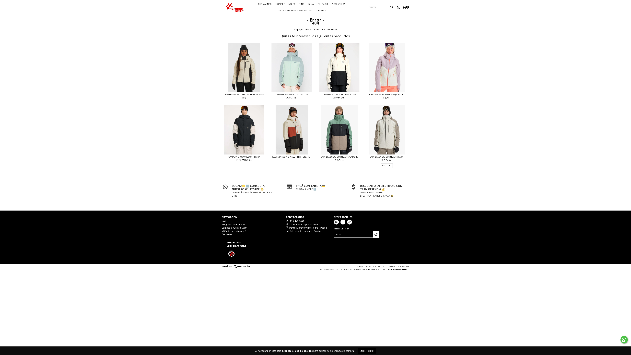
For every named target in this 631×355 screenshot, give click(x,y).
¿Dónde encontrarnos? (234, 231)
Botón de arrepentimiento (396, 270)
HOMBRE (280, 4)
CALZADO (323, 4)
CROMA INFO (265, 4)
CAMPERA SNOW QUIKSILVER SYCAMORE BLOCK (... (339, 158)
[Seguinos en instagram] (336, 222)
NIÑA (311, 4)
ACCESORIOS (338, 4)
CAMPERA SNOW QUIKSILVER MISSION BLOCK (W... (387, 158)
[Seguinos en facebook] (342, 222)
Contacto (227, 234)
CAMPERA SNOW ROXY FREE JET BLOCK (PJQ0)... (387, 96)
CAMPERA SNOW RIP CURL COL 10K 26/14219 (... (292, 96)
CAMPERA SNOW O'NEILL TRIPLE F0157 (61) (291, 156)
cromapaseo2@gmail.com (304, 224)
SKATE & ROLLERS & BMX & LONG (295, 10)
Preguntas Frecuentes (233, 224)
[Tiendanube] (236, 267)
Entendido (367, 351)
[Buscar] (392, 7)
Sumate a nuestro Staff (234, 227)
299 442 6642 (297, 221)
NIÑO (302, 4)
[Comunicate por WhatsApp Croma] (624, 339)
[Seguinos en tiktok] (349, 222)
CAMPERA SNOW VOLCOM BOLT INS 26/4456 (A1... (339, 96)
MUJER (292, 4)
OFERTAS (321, 10)
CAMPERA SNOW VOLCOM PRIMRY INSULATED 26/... (244, 158)
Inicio (224, 221)
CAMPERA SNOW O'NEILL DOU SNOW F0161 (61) (244, 96)
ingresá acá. (374, 270)
